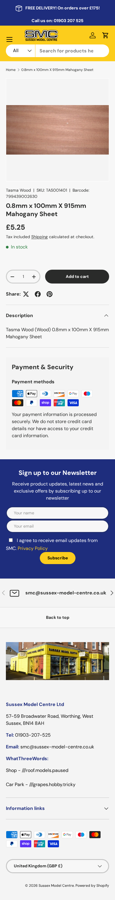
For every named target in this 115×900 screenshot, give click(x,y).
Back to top (57, 617)
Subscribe (57, 558)
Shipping (39, 236)
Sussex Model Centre (56, 885)
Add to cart (77, 276)
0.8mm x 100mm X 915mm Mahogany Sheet (57, 70)
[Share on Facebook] (38, 294)
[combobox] (57, 50)
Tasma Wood (18, 190)
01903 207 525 (68, 20)
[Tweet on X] (26, 294)
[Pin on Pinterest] (49, 294)
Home (11, 70)
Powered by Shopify (92, 885)
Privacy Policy (33, 548)
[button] (105, 35)
